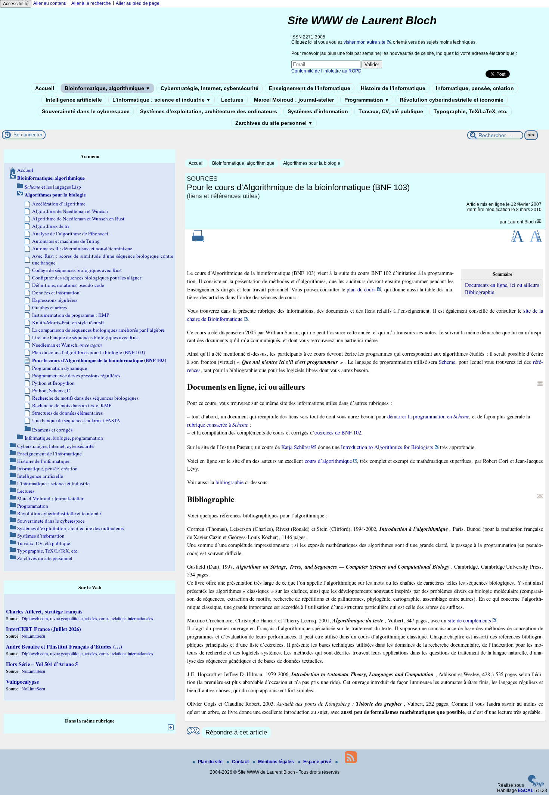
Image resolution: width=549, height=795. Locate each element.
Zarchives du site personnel (274, 123)
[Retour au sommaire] (540, 384)
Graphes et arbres (49, 307)
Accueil (44, 88)
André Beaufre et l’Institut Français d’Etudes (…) (64, 646)
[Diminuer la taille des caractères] (536, 240)
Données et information (56, 292)
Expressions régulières (54, 300)
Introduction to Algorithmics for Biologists (387, 447)
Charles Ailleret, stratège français (44, 611)
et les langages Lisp (53, 186)
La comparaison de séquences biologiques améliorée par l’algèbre (98, 330)
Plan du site (211, 761)
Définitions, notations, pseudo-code (68, 285)
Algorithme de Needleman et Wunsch (70, 211)
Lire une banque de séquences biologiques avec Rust (85, 337)
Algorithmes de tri (50, 226)
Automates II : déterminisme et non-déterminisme (82, 248)
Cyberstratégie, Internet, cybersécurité (209, 88)
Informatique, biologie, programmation (64, 437)
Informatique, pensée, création (475, 88)
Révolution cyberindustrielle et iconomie (451, 100)
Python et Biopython (53, 383)
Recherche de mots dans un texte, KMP (71, 405)
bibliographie (229, 482)
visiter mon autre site (364, 42)
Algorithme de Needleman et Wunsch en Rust (78, 218)
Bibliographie (479, 292)
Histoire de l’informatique (393, 88)
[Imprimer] (198, 240)
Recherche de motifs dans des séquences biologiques (85, 398)
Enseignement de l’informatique (309, 88)
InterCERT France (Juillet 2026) (43, 629)
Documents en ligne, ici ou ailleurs (502, 284)
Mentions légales (276, 761)
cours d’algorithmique (328, 460)
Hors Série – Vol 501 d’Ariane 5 (42, 664)
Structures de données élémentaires (67, 412)
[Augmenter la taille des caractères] (517, 240)
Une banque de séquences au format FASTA (76, 420)
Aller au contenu (49, 3)
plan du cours (361, 289)
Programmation (366, 100)
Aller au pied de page (137, 3)
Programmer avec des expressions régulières (76, 375)
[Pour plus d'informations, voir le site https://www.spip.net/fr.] (536, 785)
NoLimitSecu (33, 636)
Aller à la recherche (91, 3)
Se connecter (27, 134)
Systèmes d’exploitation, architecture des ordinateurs (208, 111)
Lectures (232, 100)
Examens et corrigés (52, 429)
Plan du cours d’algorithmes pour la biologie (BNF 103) (88, 352)
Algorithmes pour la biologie (311, 163)
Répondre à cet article (236, 732)
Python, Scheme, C (51, 390)
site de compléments (469, 620)
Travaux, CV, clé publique (391, 111)
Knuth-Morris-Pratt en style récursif (68, 322)
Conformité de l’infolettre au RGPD (326, 71)
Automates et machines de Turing (66, 241)
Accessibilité (15, 3)
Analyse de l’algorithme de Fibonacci (70, 233)
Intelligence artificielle (74, 100)
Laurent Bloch (522, 222)
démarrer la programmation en (428, 416)
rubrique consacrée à (217, 424)
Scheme (447, 361)
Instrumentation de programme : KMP (70, 315)
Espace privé (317, 761)
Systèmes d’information (318, 111)
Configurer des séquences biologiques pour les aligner (86, 277)
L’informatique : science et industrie (161, 100)
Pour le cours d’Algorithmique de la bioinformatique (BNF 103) (99, 360)
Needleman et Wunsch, (67, 344)
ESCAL (525, 790)
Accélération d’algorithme (59, 203)
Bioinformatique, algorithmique (107, 88)
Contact (241, 761)
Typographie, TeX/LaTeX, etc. (471, 111)
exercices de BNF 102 (337, 432)
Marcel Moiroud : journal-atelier (294, 100)
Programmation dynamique (59, 368)
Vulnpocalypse (22, 682)
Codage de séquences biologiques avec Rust (77, 270)
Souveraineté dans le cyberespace (86, 111)
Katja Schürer (295, 447)
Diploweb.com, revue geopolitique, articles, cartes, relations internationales (87, 618)
